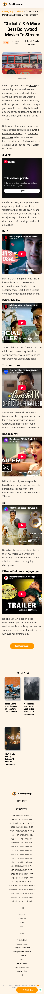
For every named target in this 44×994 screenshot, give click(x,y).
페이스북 (22, 915)
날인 (22, 959)
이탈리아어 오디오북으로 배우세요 (22, 831)
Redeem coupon (22, 944)
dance (33, 111)
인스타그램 (22, 919)
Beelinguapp (7, 11)
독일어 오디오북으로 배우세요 (22, 835)
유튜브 (22, 926)
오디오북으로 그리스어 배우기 (22, 882)
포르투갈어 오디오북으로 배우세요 (22, 823)
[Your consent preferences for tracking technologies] (40, 990)
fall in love (16, 141)
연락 (22, 975)
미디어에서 (22, 955)
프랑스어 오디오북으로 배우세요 (22, 827)
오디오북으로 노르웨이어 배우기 (22, 878)
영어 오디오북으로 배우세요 (22, 815)
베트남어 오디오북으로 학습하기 (22, 897)
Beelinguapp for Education (22, 948)
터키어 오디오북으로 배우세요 (22, 854)
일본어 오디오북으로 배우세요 (22, 839)
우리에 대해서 (22, 940)
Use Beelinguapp (22, 646)
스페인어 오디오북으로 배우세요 (22, 819)
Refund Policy (22, 963)
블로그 (20, 11)
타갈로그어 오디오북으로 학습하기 (22, 893)
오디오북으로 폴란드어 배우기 (22, 870)
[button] (37, 4)
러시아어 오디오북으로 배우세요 (22, 843)
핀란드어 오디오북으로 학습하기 (22, 901)
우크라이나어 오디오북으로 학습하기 (22, 889)
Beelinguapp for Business (22, 952)
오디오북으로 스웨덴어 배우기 (22, 866)
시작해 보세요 (27, 990)
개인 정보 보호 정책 (22, 967)
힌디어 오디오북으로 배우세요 (22, 850)
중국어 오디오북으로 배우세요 (22, 846)
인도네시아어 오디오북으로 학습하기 (22, 885)
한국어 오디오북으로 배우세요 (22, 858)
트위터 (22, 922)
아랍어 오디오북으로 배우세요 (22, 862)
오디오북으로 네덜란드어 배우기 (22, 874)
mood (32, 85)
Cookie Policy (22, 971)
